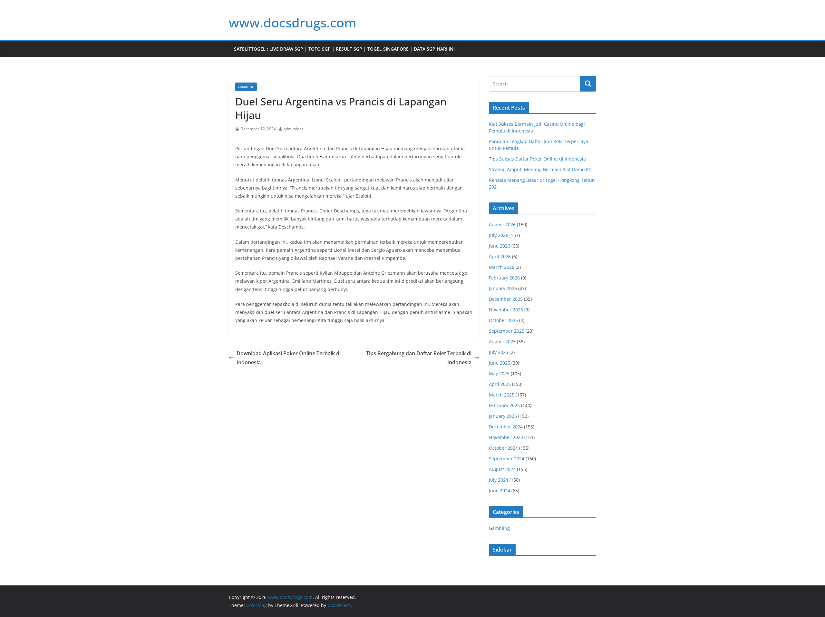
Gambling (246, 86)
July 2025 (498, 352)
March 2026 (501, 267)
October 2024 (503, 448)
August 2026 (502, 224)
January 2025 (503, 416)
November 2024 (506, 437)
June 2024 (499, 490)
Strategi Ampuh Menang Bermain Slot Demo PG (540, 169)
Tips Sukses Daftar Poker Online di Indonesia (537, 159)
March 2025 (501, 395)
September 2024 (506, 458)
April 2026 (500, 256)
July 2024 (498, 480)
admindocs (293, 129)
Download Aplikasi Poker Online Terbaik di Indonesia (289, 358)
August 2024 (502, 469)
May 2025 (499, 373)
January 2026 (503, 288)
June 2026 (499, 246)
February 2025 (504, 405)
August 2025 (502, 341)
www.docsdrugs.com (292, 22)
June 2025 (499, 363)
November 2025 (506, 310)
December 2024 (506, 427)
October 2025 (503, 320)
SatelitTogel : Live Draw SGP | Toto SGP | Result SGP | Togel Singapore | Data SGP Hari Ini (344, 49)
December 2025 (506, 299)
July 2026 (498, 235)
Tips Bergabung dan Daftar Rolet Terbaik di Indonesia (418, 358)
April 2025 (500, 384)
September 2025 (506, 331)
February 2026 (504, 278)
